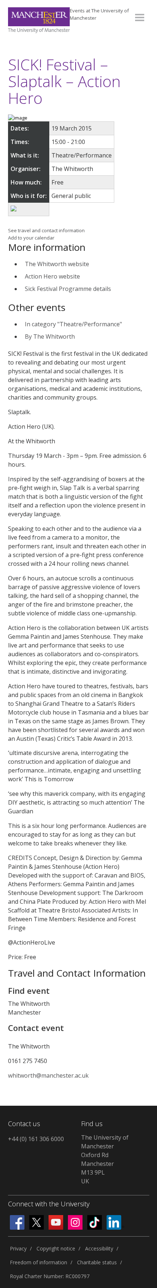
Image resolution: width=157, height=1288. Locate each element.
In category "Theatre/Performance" (73, 324)
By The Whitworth (50, 336)
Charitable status (97, 1262)
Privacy (18, 1248)
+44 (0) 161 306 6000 (36, 1139)
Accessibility (99, 1248)
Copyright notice (56, 1248)
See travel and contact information (46, 230)
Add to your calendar (31, 237)
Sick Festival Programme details (68, 289)
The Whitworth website (57, 264)
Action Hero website (52, 276)
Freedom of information (38, 1262)
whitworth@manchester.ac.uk (48, 1075)
